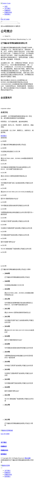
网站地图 (28, 458)
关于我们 (4, 442)
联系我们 (4, 136)
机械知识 (4, 446)
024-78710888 (5, 19)
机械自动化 (4, 450)
